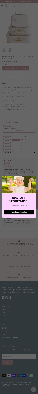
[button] (4, 178)
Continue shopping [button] (19, 212)
